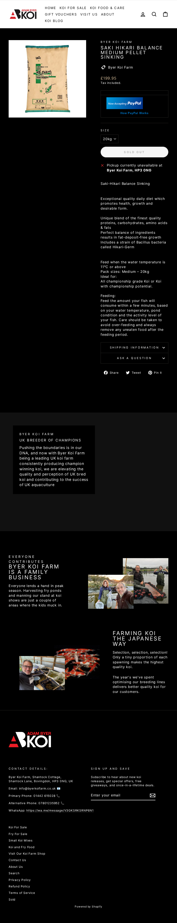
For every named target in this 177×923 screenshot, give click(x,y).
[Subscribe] (152, 795)
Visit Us (89, 14)
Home (50, 8)
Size (105, 130)
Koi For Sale (73, 8)
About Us (16, 866)
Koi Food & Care (107, 8)
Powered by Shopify (88, 906)
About (108, 14)
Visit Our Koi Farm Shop (27, 853)
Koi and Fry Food (22, 847)
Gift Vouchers (61, 14)
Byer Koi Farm (116, 42)
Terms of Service (22, 893)
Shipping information (134, 347)
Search (14, 873)
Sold (12, 899)
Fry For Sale (18, 834)
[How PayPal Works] (124, 108)
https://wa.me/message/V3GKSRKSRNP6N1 (60, 810)
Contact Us (17, 860)
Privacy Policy (20, 880)
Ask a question (134, 358)
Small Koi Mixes (21, 840)
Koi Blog (54, 21)
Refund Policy (19, 886)
